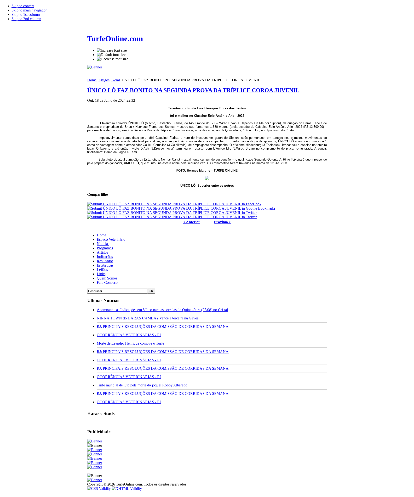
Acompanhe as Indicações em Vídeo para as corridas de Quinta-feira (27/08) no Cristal (162, 310)
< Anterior (191, 222)
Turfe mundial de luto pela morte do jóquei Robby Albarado (142, 385)
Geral (115, 80)
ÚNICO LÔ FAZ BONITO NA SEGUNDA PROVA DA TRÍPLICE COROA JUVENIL (193, 90)
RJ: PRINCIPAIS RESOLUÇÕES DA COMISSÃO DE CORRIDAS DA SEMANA (163, 326)
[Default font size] (111, 55)
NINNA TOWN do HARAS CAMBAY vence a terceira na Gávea (148, 318)
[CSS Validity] (99, 488)
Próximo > (222, 222)
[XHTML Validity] (127, 488)
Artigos (103, 80)
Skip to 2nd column (26, 19)
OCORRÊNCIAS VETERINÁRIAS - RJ (129, 335)
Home (92, 80)
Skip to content (23, 6)
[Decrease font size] (112, 59)
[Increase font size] (112, 50)
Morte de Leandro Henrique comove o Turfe (130, 343)
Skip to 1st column (26, 14)
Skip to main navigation (29, 10)
